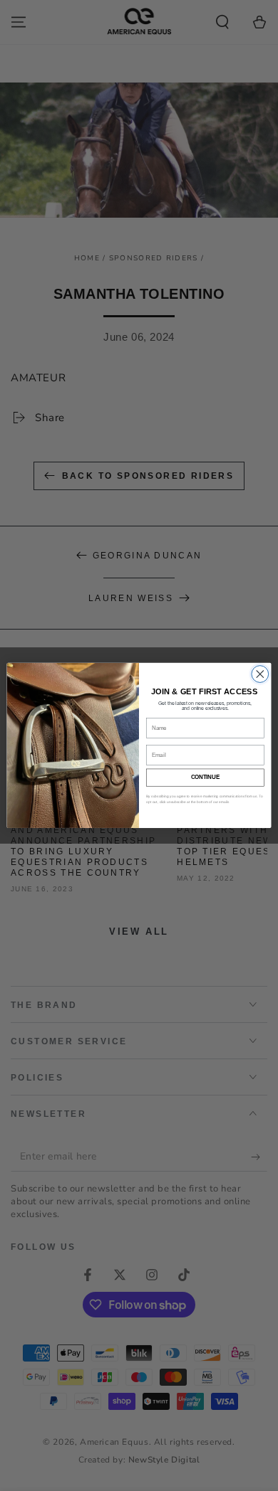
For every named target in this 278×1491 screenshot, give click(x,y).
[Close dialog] (260, 674)
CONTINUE (205, 777)
